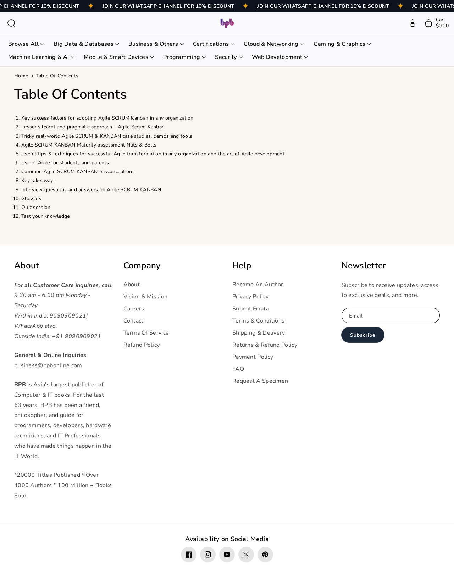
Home (21, 75)
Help (241, 265)
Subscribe (362, 335)
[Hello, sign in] (412, 23)
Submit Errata (250, 309)
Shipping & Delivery (258, 333)
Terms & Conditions (258, 321)
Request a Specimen (260, 381)
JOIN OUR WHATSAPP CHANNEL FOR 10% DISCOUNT (168, 6)
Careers (133, 309)
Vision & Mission (145, 297)
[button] (11, 23)
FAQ (238, 369)
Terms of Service (146, 333)
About (26, 265)
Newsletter (364, 265)
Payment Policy (252, 357)
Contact (133, 321)
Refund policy (141, 345)
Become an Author (257, 284)
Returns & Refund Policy (264, 345)
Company (142, 265)
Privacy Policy (250, 297)
